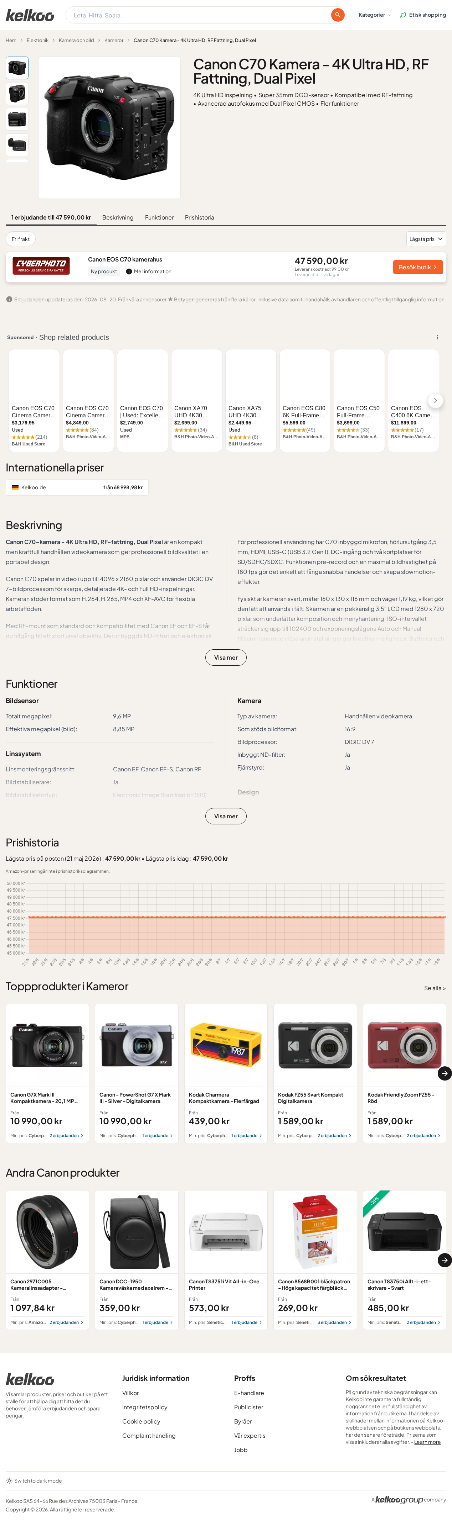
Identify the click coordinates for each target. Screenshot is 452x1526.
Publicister (248, 1407)
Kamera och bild (76, 40)
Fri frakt (21, 239)
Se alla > (435, 988)
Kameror (113, 40)
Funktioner (159, 217)
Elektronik (37, 40)
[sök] (338, 15)
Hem (11, 40)
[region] (226, 1073)
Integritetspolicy (145, 1407)
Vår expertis (250, 1435)
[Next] (445, 1073)
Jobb (241, 1449)
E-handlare (249, 1392)
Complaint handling (149, 1435)
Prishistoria (199, 217)
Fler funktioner (339, 103)
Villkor (130, 1392)
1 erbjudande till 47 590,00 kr (51, 217)
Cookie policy (141, 1421)
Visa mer (226, 657)
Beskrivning (118, 217)
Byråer (243, 1421)
